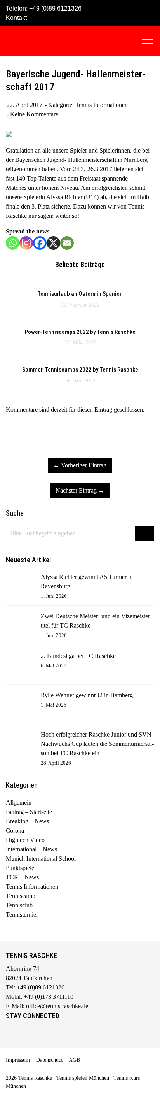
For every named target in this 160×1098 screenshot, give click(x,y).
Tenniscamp (20, 896)
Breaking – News (27, 821)
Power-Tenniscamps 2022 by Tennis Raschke (80, 331)
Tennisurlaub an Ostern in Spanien (80, 293)
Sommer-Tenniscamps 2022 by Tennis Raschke (80, 369)
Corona (15, 830)
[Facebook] (40, 243)
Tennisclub (19, 905)
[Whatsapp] (12, 243)
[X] (53, 243)
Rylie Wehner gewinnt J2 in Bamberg (87, 695)
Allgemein (18, 802)
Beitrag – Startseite (29, 812)
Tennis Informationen (101, 105)
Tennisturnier (22, 914)
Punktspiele (20, 868)
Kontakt (16, 17)
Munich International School (41, 858)
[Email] (67, 243)
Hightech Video (25, 840)
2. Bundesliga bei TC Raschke (78, 655)
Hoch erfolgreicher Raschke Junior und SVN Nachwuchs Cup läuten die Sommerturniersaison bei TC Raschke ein (97, 743)
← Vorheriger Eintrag (79, 465)
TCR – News (22, 877)
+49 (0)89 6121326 (55, 8)
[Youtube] (44, 1033)
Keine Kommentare (34, 114)
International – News (31, 849)
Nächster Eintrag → (80, 490)
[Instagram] (26, 243)
